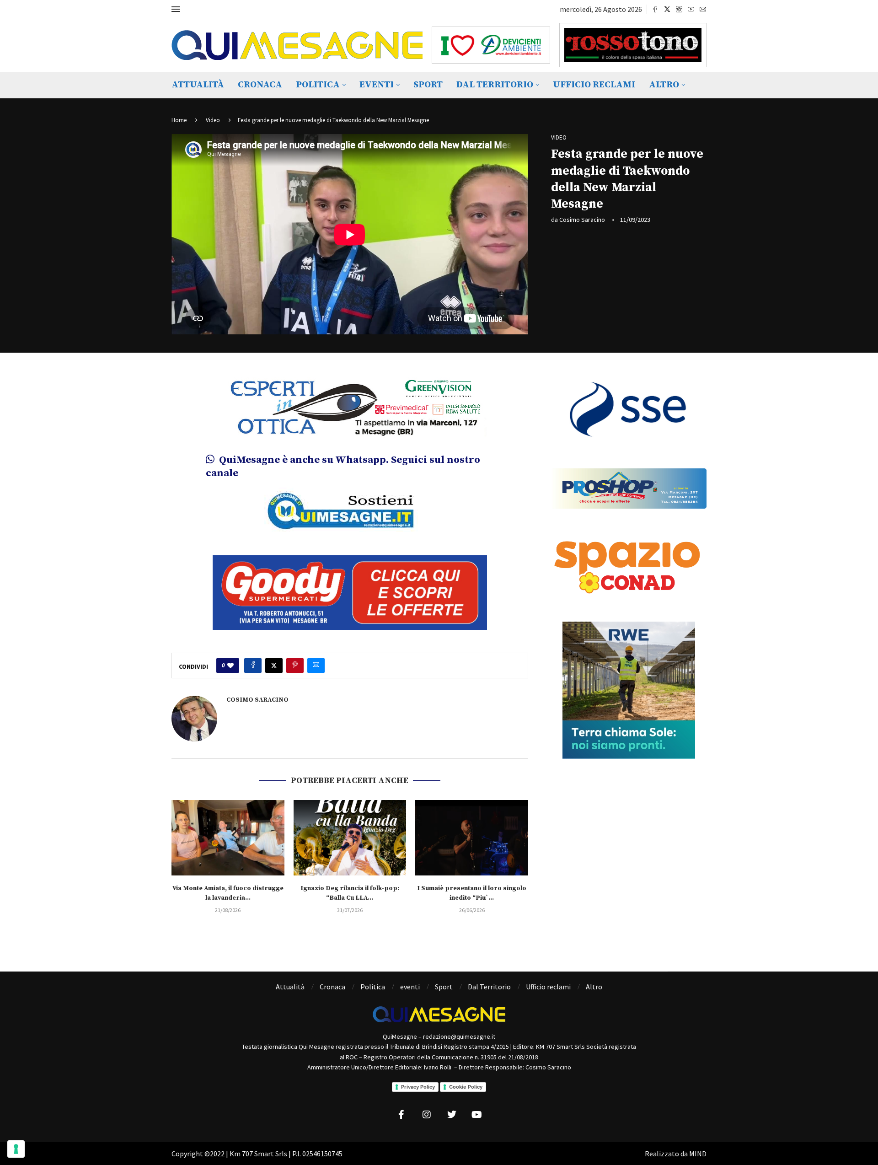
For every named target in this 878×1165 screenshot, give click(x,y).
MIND (698, 1148)
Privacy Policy (418, 1081)
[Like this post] (230, 659)
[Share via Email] (316, 659)
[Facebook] (655, 9)
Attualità (197, 85)
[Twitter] (667, 9)
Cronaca (260, 85)
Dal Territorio (494, 85)
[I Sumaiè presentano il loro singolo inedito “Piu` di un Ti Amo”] (471, 831)
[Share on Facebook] (253, 659)
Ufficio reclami (594, 85)
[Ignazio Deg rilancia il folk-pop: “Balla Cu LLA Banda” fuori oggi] (350, 831)
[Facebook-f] (401, 1109)
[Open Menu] (175, 9)
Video (213, 120)
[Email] (703, 9)
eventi (376, 85)
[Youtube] (691, 9)
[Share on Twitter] (274, 659)
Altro (664, 85)
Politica (318, 85)
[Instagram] (679, 9)
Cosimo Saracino (582, 219)
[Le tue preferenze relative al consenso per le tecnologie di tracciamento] (16, 1149)
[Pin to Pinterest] (295, 659)
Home (179, 120)
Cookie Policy (465, 1081)
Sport (428, 85)
